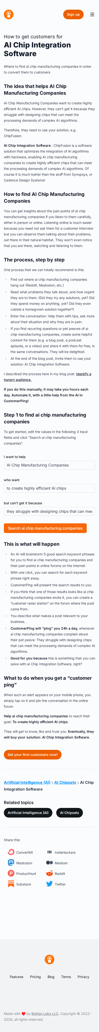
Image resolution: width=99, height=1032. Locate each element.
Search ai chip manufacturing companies (45, 528)
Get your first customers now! (33, 754)
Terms (66, 977)
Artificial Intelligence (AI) (28, 813)
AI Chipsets (69, 813)
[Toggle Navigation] (92, 14)
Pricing (35, 977)
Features (16, 977)
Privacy (83, 977)
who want (11, 480)
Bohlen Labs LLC (44, 1014)
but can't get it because (23, 503)
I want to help (15, 457)
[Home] (8, 14)
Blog (51, 977)
